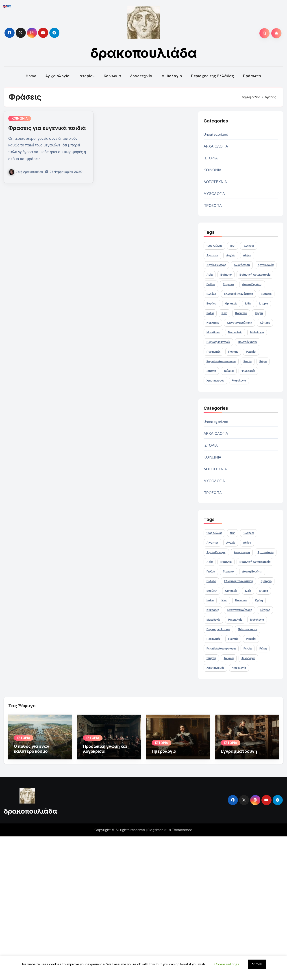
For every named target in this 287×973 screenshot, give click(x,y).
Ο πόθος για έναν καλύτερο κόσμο (31, 749)
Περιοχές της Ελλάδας (212, 76)
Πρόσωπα (252, 76)
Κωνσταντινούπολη (239, 323)
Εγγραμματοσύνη (239, 751)
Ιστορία (86, 76)
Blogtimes (155, 829)
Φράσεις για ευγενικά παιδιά (47, 128)
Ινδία (248, 303)
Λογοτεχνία (141, 76)
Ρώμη (263, 361)
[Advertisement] (135, 903)
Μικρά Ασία (235, 332)
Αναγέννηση (242, 265)
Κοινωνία (112, 76)
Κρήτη (259, 313)
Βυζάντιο (226, 274)
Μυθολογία (171, 76)
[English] (5, 6)
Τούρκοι (229, 371)
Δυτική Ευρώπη (252, 284)
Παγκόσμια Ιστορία (218, 342)
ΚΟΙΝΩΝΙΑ (20, 118)
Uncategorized (216, 134)
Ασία (210, 274)
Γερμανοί (228, 284)
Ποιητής (233, 352)
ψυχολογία (239, 380)
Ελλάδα (211, 294)
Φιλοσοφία (248, 371)
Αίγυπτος (212, 255)
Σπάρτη (211, 371)
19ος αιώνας (214, 246)
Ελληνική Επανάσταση (238, 294)
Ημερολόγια (164, 751)
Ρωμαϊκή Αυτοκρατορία (221, 361)
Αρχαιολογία (57, 76)
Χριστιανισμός (215, 380)
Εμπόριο (266, 294)
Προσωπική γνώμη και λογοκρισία (105, 749)
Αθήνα (247, 255)
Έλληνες (248, 246)
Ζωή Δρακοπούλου (29, 172)
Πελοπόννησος (247, 342)
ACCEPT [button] (257, 964)
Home (31, 76)
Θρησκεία (231, 303)
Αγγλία (230, 255)
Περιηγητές (213, 352)
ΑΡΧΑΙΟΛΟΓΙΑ (216, 146)
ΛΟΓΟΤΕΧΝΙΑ (215, 182)
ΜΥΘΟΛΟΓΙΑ (214, 193)
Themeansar (182, 829)
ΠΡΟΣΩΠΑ (213, 205)
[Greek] (9, 6)
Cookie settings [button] (226, 964)
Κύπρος (265, 323)
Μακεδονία (213, 332)
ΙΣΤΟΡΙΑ (211, 158)
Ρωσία (248, 361)
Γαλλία (211, 284)
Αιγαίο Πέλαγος (216, 265)
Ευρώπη (212, 303)
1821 (232, 246)
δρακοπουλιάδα (143, 53)
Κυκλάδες (213, 323)
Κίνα (224, 313)
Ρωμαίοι (251, 352)
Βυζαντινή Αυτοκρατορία (254, 274)
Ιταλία (210, 313)
